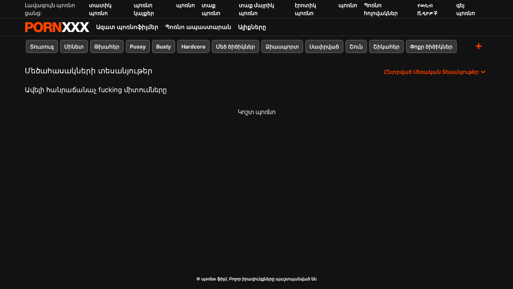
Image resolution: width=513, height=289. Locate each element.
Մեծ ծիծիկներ (235, 46)
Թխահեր (106, 46)
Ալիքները (252, 26)
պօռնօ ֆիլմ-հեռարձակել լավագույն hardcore (57, 27)
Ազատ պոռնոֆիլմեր (127, 26)
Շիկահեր (386, 46)
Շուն (356, 46)
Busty (163, 46)
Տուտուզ (42, 46)
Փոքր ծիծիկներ (431, 46)
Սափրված (324, 46)
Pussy (138, 46)
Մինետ (74, 46)
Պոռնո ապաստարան (198, 26)
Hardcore (193, 46)
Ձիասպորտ (282, 46)
